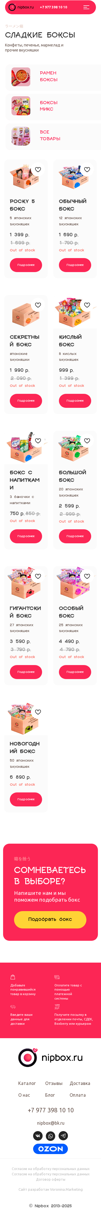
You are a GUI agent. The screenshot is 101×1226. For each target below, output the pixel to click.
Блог (50, 1095)
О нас (24, 1095)
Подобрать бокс (50, 919)
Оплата (78, 1095)
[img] (50, 1149)
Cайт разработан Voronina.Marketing (51, 1189)
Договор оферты (50, 1179)
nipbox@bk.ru (51, 1123)
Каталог (27, 1083)
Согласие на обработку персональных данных (50, 1169)
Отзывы (54, 1083)
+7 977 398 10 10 (53, 7)
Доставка (80, 1083)
